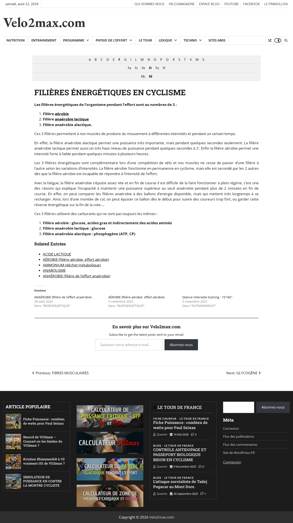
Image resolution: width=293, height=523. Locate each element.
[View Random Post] (269, 40)
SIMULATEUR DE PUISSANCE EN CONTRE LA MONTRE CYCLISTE (42, 481)
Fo (157, 68)
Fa (129, 68)
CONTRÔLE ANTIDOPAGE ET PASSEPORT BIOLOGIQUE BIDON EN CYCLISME (179, 454)
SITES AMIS (216, 40)
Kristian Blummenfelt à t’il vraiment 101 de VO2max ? (44, 461)
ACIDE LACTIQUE (57, 254)
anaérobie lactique (72, 119)
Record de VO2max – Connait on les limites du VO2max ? (42, 441)
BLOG (157, 445)
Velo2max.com (44, 22)
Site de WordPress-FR (239, 452)
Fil (150, 76)
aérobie (62, 113)
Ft (164, 68)
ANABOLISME (54, 270)
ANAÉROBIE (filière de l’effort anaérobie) (76, 275)
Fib (143, 76)
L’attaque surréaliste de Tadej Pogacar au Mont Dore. (180, 484)
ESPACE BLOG (209, 4)
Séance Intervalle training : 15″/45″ (207, 297)
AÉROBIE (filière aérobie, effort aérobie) (76, 259)
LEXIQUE (165, 40)
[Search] (286, 40)
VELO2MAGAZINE (182, 4)
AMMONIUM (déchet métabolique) (72, 265)
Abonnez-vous (181, 344)
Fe (143, 68)
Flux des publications (238, 436)
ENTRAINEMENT (43, 40)
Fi (150, 68)
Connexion (231, 428)
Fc (136, 68)
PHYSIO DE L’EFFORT (111, 40)
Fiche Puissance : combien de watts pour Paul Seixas (44, 421)
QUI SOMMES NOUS (149, 4)
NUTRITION (15, 40)
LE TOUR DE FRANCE (179, 407)
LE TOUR (145, 40)
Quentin (162, 434)
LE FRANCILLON (276, 4)
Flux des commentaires (240, 444)
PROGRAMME (73, 40)
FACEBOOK (251, 4)
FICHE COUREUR (165, 418)
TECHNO (190, 40)
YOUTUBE (231, 4)
